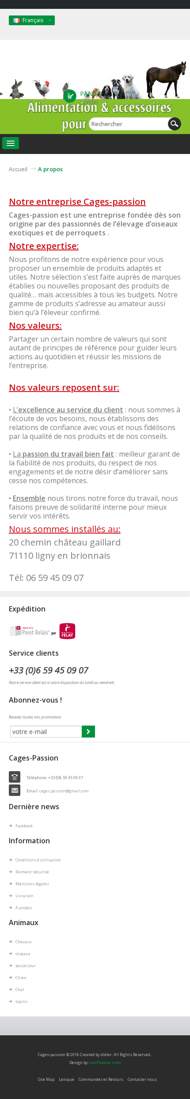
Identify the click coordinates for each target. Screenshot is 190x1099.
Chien (21, 977)
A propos (23, 908)
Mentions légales (32, 884)
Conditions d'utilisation (38, 860)
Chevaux (23, 942)
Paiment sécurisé (32, 872)
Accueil (18, 169)
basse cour (25, 965)
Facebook (24, 826)
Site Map (46, 1079)
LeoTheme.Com (105, 1062)
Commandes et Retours (101, 1079)
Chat (19, 989)
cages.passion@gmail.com (64, 791)
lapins (21, 1001)
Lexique (66, 1079)
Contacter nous (142, 1079)
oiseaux (22, 954)
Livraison (24, 896)
